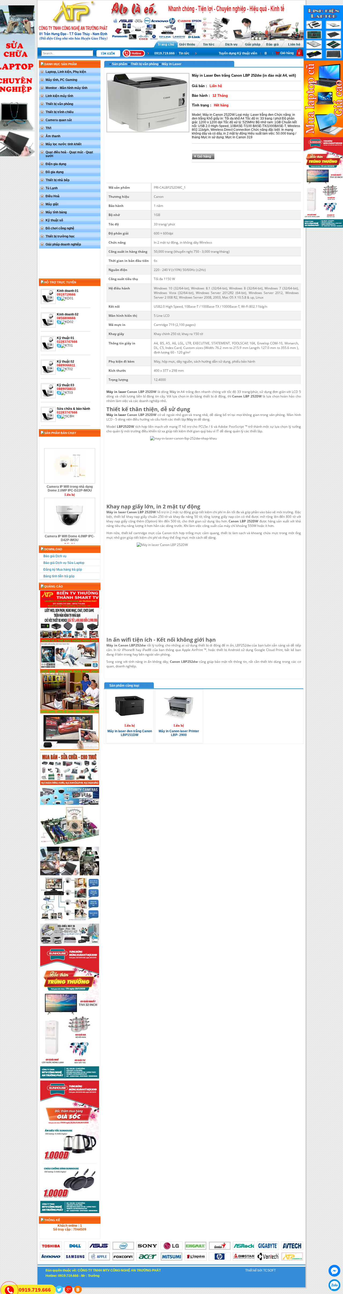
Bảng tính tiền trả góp (58, 576)
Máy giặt (52, 204)
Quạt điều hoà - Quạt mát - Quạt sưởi (69, 154)
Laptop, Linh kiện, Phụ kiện (66, 72)
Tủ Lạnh (52, 188)
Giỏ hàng (287, 53)
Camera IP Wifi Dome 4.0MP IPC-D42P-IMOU (70, 524)
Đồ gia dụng (55, 172)
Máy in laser (116, 391)
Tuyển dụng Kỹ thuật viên (231, 53)
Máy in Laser (171, 64)
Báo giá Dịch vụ (54, 556)
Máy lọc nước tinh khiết (63, 144)
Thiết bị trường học (60, 236)
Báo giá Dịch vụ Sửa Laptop (63, 563)
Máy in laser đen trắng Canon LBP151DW (129, 733)
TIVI (48, 128)
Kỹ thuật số (54, 220)
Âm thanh (53, 136)
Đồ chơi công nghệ (60, 228)
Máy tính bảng (56, 212)
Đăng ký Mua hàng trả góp (62, 569)
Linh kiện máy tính (59, 96)
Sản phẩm (119, 64)
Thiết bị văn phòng (59, 104)
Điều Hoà (52, 196)
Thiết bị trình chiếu (59, 112)
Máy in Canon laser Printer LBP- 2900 (179, 733)
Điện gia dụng (56, 164)
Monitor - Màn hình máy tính (66, 88)
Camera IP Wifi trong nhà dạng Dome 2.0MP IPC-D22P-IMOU (70, 474)
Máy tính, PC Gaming (61, 80)
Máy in (175, 391)
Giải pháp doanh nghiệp (63, 244)
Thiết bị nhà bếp (57, 180)
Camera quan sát (59, 120)
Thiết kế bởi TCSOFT (260, 1270)
